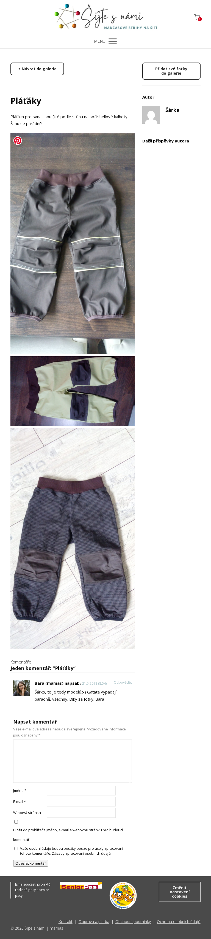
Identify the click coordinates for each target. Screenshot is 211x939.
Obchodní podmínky (133, 921)
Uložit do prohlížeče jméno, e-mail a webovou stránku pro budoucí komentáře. (68, 834)
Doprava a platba (94, 921)
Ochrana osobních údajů (179, 921)
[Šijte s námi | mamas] (105, 17)
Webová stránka (27, 812)
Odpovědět (123, 682)
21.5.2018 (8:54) (94, 683)
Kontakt (66, 921)
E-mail (19, 801)
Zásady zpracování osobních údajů (81, 853)
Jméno (19, 790)
